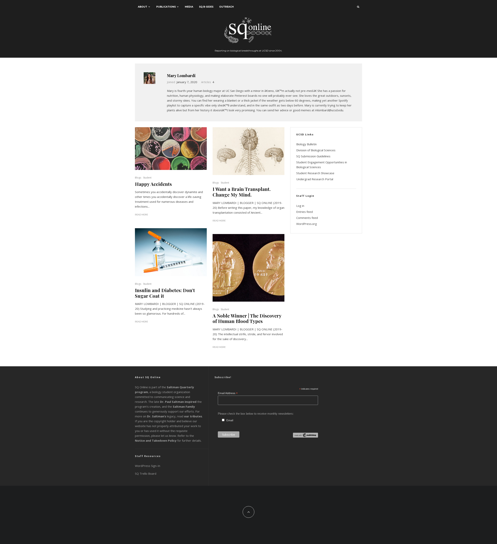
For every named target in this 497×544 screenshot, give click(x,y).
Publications (166, 6)
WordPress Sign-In (147, 466)
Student (147, 177)
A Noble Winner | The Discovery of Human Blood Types (247, 318)
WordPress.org (306, 224)
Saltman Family (184, 406)
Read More (141, 214)
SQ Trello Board (145, 473)
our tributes (193, 416)
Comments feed (307, 218)
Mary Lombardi (181, 75)
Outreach (226, 6)
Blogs (138, 177)
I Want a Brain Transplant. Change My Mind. (242, 192)
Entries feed (304, 212)
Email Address (228, 393)
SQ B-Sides (206, 6)
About (142, 6)
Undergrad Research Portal (314, 179)
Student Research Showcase (315, 173)
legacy (161, 416)
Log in (300, 206)
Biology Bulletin (306, 144)
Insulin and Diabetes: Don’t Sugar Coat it (165, 293)
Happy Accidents (153, 184)
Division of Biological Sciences (315, 150)
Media (189, 6)
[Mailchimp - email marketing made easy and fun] (305, 436)
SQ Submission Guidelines (313, 156)
